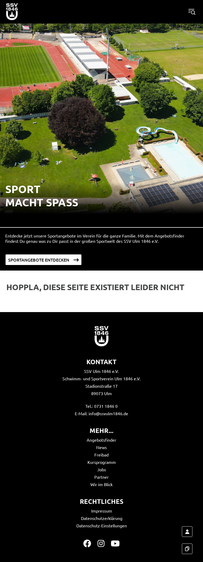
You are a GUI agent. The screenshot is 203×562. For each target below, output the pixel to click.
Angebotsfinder (101, 439)
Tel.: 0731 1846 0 (101, 406)
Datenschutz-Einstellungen (101, 525)
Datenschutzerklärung (101, 518)
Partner (101, 476)
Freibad (101, 454)
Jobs (101, 469)
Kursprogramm (101, 462)
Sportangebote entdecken (38, 260)
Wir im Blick (101, 484)
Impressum (101, 510)
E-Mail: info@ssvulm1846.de (101, 413)
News (101, 447)
